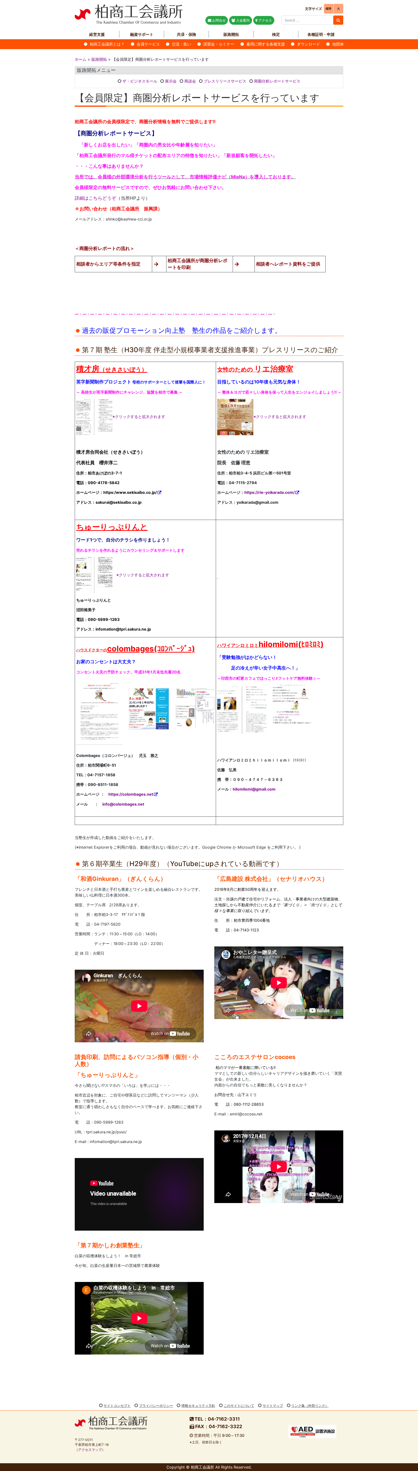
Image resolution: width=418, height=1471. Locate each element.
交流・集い (181, 44)
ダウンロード (308, 44)
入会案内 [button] (242, 20)
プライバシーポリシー (156, 1405)
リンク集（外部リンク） (309, 1405)
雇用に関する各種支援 (265, 44)
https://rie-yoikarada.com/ (269, 492)
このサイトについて (239, 1405)
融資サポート (141, 34)
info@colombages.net (123, 804)
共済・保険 (186, 34)
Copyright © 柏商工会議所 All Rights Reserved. (209, 1467)
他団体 (338, 44)
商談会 (190, 81)
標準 (328, 8)
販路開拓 (231, 34)
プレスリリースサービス (225, 81)
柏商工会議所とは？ (107, 44)
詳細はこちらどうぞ (95, 198)
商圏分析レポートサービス (277, 81)
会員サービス (148, 44)
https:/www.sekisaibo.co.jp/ (130, 492)
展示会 (171, 81)
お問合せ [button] (218, 20)
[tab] (209, 70)
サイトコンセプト (117, 1405)
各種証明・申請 (321, 34)
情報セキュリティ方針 (198, 1405)
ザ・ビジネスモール (139, 81)
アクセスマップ (90, 1450)
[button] (209, 70)
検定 (276, 34)
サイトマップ (273, 1405)
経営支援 (97, 34)
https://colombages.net (130, 794)
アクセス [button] (264, 20)
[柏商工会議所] (128, 13)
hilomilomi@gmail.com (254, 789)
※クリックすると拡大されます (138, 416)
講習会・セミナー (218, 44)
